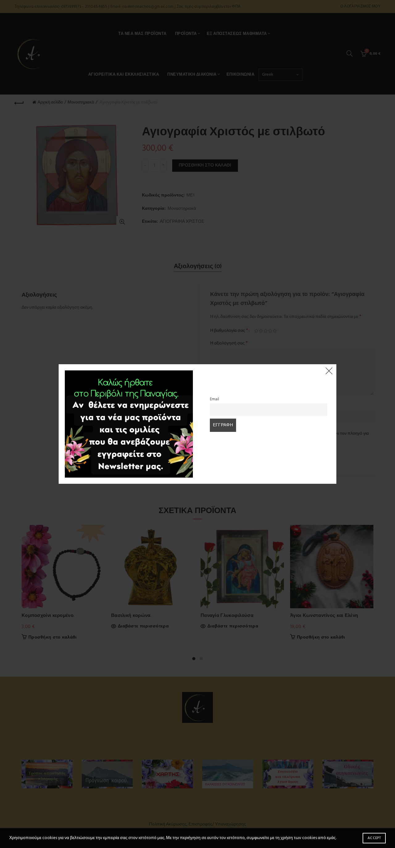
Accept (374, 838)
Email (214, 399)
